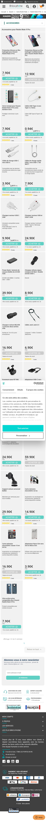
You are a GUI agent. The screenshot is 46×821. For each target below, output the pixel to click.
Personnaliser (21, 436)
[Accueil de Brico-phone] (16, 6)
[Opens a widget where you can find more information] (39, 817)
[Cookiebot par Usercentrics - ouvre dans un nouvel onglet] (33, 383)
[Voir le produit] (12, 40)
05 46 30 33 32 (8, 1)
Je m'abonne (23, 678)
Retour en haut (34, 649)
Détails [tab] (20, 390)
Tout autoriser (23, 428)
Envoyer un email (11, 757)
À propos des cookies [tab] (34, 390)
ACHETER (10, 78)
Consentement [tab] (8, 390)
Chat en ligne (19, 1)
